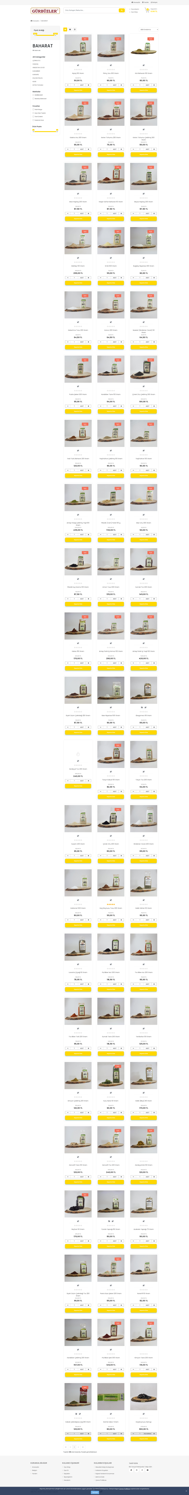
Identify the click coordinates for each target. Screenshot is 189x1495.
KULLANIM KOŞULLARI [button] (103, 1463)
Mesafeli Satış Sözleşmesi (104, 1467)
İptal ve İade (99, 1477)
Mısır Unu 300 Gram (143, 523)
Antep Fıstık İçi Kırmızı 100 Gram (111, 651)
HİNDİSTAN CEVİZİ (39, 68)
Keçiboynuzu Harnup (143, 1422)
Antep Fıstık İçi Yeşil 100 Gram (144, 651)
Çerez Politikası (124, 1489)
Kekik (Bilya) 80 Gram (144, 1101)
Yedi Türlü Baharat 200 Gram (78, 459)
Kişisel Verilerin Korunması (104, 1474)
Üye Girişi (67, 1467)
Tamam (95, 1492)
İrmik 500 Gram (111, 266)
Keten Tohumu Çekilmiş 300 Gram (143, 138)
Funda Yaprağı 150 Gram (111, 1229)
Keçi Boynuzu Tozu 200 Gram (111, 908)
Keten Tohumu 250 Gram (111, 137)
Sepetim (67, 1474)
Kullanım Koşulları (101, 1470)
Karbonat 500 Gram (78, 908)
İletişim (154, 2)
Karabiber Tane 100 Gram (111, 394)
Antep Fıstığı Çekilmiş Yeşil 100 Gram (78, 524)
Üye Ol (66, 1470)
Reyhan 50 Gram (78, 1229)
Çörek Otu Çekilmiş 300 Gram (143, 394)
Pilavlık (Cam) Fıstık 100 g (110, 523)
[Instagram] (136, 1470)
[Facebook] (142, 1470)
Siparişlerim (68, 1477)
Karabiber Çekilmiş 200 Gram (78, 1358)
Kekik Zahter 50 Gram (144, 908)
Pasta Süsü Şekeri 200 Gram (111, 1293)
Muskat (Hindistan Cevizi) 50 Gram (144, 331)
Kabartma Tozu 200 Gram (78, 330)
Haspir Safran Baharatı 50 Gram (111, 202)
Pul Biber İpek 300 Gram (111, 1358)
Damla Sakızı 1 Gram (110, 1422)
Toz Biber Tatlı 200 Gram (78, 1037)
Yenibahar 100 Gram (143, 1037)
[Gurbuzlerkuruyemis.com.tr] (45, 11)
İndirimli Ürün (39, 120)
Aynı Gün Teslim (40, 113)
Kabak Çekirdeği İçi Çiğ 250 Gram (78, 1422)
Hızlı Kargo (38, 109)
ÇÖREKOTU (36, 61)
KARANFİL (36, 75)
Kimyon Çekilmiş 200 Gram (78, 1101)
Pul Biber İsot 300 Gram (111, 972)
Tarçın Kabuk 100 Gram (111, 780)
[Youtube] (147, 1470)
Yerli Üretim (39, 117)
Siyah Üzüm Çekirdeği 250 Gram (78, 715)
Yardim (146, 2)
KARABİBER (36, 71)
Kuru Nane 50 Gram (110, 1101)
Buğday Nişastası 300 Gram (143, 266)
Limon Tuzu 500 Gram (110, 587)
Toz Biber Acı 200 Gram (144, 972)
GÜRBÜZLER (39, 95)
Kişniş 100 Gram (78, 73)
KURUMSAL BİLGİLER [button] (39, 1463)
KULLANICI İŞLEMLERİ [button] (70, 1463)
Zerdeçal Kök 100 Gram (143, 1165)
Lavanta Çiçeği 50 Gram (78, 972)
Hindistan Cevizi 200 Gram (144, 844)
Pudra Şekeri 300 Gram (78, 394)
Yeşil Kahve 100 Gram (144, 459)
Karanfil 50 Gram (143, 1293)
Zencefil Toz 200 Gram (111, 1165)
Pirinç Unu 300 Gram (111, 73)
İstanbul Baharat (40, 99)
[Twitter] (131, 1470)
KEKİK (34, 82)
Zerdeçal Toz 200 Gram (78, 769)
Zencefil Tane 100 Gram (78, 1165)
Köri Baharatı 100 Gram (143, 73)
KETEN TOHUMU (38, 85)
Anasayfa (136, 2)
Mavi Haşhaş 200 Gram (78, 202)
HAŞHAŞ (35, 64)
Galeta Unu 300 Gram (78, 137)
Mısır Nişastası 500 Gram (111, 715)
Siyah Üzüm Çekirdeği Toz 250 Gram (78, 1294)
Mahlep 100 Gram (78, 266)
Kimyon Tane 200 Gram (144, 1358)
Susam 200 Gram (78, 844)
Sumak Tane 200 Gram (111, 1037)
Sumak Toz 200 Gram (143, 587)
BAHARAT (44, 21)
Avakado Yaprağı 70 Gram (144, 1229)
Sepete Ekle (78, 90)
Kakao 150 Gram (78, 651)
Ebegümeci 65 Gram (144, 715)
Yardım (34, 1474)
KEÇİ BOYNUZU (38, 78)
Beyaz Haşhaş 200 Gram (143, 202)
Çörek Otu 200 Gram (111, 844)
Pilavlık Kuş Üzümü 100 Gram (78, 587)
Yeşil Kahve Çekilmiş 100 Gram (110, 459)
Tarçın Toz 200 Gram (144, 780)
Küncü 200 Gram (110, 330)
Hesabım (67, 1480)
